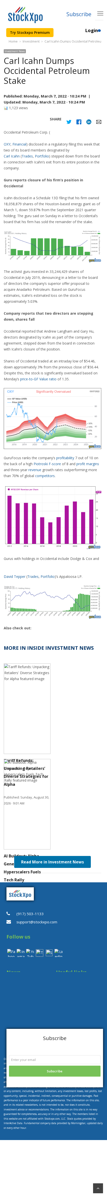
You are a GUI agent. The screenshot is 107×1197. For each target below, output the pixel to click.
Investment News (15, 51)
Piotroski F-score (47, 463)
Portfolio (42, 156)
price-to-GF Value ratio (38, 379)
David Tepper (15, 576)
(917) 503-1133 (30, 913)
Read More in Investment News (52, 862)
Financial (19, 144)
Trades (27, 156)
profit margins (87, 463)
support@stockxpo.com (36, 921)
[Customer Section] (99, 32)
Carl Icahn (12, 156)
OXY (7, 144)
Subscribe (78, 14)
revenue (34, 469)
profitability (65, 457)
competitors (45, 475)
